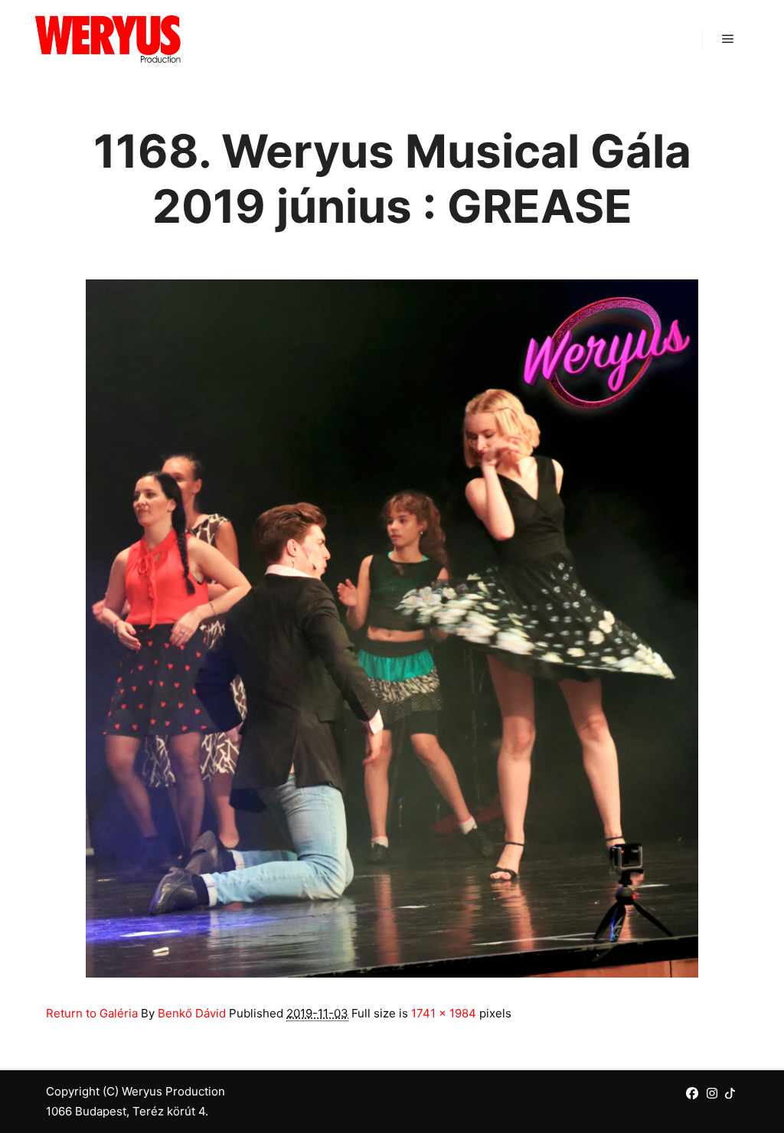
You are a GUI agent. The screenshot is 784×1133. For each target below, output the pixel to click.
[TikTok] (730, 1093)
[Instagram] (712, 1093)
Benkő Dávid (192, 1013)
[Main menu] (728, 39)
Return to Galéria (92, 1013)
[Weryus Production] (107, 38)
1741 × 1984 (443, 1013)
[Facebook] (692, 1093)
